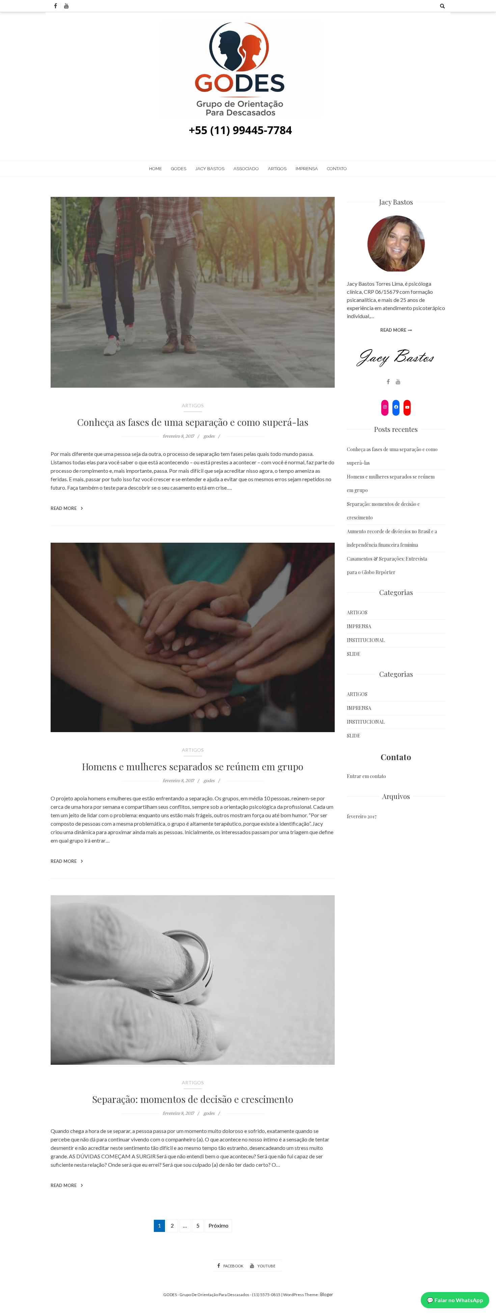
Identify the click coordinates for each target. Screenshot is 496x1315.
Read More (64, 508)
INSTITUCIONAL (366, 640)
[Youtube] (407, 408)
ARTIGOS (277, 168)
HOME (155, 168)
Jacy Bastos (209, 168)
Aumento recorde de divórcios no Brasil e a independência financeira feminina (392, 538)
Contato (337, 168)
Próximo (218, 1225)
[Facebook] (395, 408)
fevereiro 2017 (362, 816)
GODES (178, 168)
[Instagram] (384, 408)
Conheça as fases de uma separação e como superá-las (192, 422)
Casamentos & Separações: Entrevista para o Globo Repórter (387, 565)
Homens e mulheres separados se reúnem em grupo (192, 766)
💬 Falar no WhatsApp (455, 1300)
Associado (246, 168)
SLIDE (353, 654)
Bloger (326, 1294)
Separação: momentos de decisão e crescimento (192, 1099)
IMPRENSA (307, 168)
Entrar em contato (366, 776)
